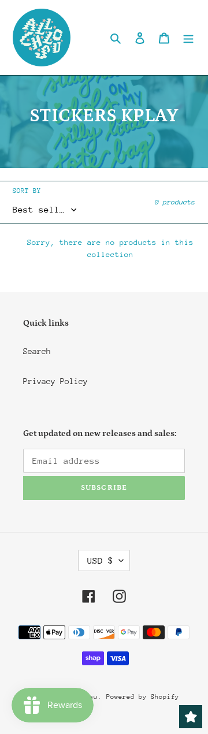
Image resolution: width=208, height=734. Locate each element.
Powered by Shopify (142, 697)
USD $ (100, 560)
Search (37, 351)
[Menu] (188, 37)
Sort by (27, 191)
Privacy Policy (55, 381)
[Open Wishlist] (190, 716)
